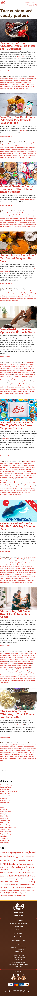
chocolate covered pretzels (25, 146)
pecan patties (18, 481)
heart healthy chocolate (20, 151)
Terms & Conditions (18, 933)
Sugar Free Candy (17, 142)
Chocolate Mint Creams (16, 370)
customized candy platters (21, 80)
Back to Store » (30, 2)
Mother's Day (13, 651)
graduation (3, 809)
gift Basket (17, 469)
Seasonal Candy (4, 291)
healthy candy (30, 149)
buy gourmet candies (12, 215)
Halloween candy (19, 750)
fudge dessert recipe (9, 296)
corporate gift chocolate (16, 746)
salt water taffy (32, 387)
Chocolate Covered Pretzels (8, 791)
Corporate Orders (18, 926)
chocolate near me (23, 659)
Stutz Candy (5, 438)
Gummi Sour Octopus (17, 471)
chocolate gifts (9, 80)
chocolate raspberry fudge (7, 293)
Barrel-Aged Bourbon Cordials (8, 655)
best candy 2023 (4, 364)
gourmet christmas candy (29, 220)
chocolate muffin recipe (29, 291)
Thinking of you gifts (8, 393)
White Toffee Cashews (15, 494)
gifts (11, 665)
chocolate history (19, 147)
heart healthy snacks (11, 378)
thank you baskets (26, 157)
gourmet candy (17, 220)
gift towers (7, 665)
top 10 (27, 490)
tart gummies (26, 488)
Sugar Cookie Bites (30, 389)
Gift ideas (15, 374)
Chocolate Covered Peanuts (20, 368)
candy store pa (26, 366)
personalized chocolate (22, 224)
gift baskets (9, 220)
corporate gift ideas (29, 147)
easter (2, 805)
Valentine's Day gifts (24, 88)
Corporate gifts (4, 748)
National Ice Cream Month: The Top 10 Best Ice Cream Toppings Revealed (17, 425)
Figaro (2, 374)
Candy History (4, 789)
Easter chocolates (29, 748)
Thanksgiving (4, 838)
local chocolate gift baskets (23, 84)
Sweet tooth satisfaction (7, 578)
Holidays (25, 211)
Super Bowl (3, 836)
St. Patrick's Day (5, 829)
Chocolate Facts (5, 794)
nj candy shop (22, 153)
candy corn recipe (17, 291)
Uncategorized (22, 651)
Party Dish (3, 481)
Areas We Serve (18, 937)
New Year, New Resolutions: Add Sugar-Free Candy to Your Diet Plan (17, 119)
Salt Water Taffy (5, 820)
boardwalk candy (24, 213)
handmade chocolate (18, 872)
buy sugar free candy (20, 144)
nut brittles (23, 479)
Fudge (2, 807)
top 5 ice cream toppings (16, 492)
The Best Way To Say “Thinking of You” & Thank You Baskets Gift (17, 714)
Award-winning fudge (13, 213)
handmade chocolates (6, 667)
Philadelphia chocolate (9, 226)
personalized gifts (9, 387)
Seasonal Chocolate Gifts (8, 827)
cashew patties (21, 657)
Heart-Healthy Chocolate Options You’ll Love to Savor (17, 331)
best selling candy (14, 364)
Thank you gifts (31, 226)
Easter (9, 870)
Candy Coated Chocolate (16, 559)
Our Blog (18, 930)
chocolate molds (5, 796)
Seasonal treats (16, 86)
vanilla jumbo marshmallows (22, 393)
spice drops (15, 300)
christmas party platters (11, 218)
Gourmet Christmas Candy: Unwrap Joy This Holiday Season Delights (16, 188)
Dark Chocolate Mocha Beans (13, 372)
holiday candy (14, 222)
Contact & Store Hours (18, 940)
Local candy (12, 84)
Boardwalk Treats (15, 461)
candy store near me (6, 146)
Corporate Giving (18, 211)
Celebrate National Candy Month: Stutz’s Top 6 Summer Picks (18, 526)
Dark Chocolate (16, 362)
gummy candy (28, 665)
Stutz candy (21, 389)
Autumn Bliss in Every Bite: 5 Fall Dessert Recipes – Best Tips (18, 258)
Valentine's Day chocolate (11, 88)
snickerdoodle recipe (6, 300)
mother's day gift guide (15, 671)
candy (28, 655)
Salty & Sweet (29, 289)
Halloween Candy (5, 811)
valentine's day (23, 76)
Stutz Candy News (5, 831)
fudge (12, 870)
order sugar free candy (17, 155)
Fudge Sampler (8, 374)
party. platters (12, 224)
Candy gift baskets (24, 78)
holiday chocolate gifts (20, 875)
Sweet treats (13, 391)
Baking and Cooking (19, 289)
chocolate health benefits (7, 147)
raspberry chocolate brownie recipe (13, 298)
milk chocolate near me (14, 382)
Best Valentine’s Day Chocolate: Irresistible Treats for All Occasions (17, 45)
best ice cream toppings (6, 463)
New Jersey (26, 384)
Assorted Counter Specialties (16, 653)
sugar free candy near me (14, 157)
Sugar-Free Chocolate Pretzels (18, 487)
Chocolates (15, 76)
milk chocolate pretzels (15, 568)
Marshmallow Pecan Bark (7, 475)
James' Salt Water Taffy (24, 378)
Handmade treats (22, 82)
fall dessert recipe (10, 295)
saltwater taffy (4, 389)
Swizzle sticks (19, 488)
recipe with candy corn (30, 298)
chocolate (14, 146)
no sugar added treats (18, 385)
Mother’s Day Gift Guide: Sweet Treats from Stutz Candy (15, 613)
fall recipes (24, 295)
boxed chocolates (13, 78)
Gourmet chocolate (11, 82)
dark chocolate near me (28, 372)
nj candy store (30, 153)
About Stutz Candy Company (18, 923)
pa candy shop (8, 86)
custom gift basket (11, 663)
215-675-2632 (31, 5)
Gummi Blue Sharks (5, 471)
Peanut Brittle (10, 481)
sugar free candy (25, 86)
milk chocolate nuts (26, 382)
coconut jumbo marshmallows (17, 661)
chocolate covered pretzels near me (10, 217)
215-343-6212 (18, 959)
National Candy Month (17, 384)
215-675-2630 (18, 952)
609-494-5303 (18, 967)
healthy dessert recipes (6, 151)
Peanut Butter (4, 818)
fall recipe (17, 295)
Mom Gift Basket (17, 669)
